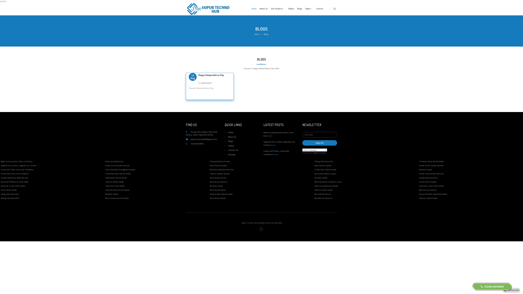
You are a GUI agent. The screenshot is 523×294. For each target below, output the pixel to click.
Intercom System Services (220, 173)
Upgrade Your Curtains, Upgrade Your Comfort (19, 165)
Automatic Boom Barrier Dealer (117, 190)
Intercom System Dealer (114, 182)
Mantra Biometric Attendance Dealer (433, 194)
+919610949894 (197, 144)
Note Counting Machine (114, 161)
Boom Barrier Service (218, 178)
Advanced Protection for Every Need (14, 182)
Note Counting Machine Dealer (326, 186)
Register (320, 143)
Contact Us (233, 150)
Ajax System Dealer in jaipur (325, 173)
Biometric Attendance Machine (221, 169)
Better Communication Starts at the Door (17, 161)
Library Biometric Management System (120, 169)
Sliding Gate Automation (10, 198)
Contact (319, 8)
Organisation (206, 83)
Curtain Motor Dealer (9, 190)
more (270, 136)
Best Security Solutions (219, 182)
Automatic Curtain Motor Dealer (13, 186)
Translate (322, 153)
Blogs (299, 8)
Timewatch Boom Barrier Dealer (431, 161)
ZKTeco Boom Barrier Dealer (325, 169)
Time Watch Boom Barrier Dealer (118, 173)
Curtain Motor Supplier (428, 182)
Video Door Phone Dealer (115, 186)
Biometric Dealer (111, 194)
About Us (264, 8)
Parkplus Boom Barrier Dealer (221, 194)
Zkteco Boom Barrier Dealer (116, 178)
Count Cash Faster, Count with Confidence (17, 169)
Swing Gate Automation (10, 194)
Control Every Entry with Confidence (15, 173)
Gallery (291, 8)
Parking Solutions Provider (220, 161)
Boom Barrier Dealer (218, 190)
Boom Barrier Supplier (218, 165)
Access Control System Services (117, 165)
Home (254, 8)
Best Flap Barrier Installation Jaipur (328, 182)
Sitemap (231, 154)
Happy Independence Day (211, 75)
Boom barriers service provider (117, 198)
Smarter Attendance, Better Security (14, 178)
